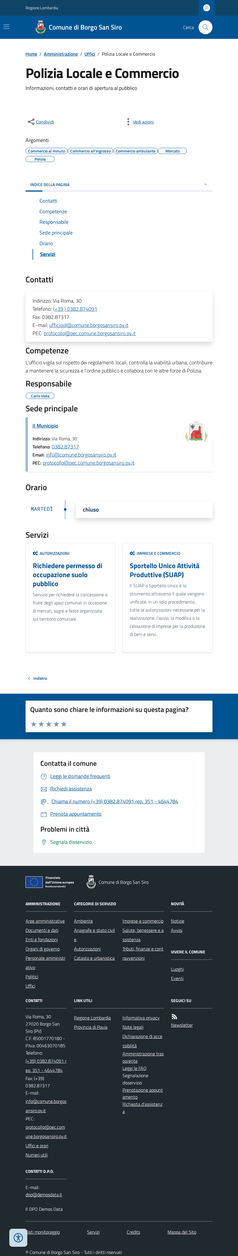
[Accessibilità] (18, 1237)
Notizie (177, 920)
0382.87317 (65, 446)
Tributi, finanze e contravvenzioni (142, 953)
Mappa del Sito (181, 1231)
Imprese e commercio (142, 920)
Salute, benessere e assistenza (143, 935)
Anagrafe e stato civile (94, 935)
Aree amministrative (45, 920)
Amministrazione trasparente (143, 1057)
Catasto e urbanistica (94, 958)
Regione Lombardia (42, 8)
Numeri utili (37, 1154)
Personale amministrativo (45, 963)
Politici (32, 976)
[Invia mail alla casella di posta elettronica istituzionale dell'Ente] (46, 1106)
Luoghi (177, 969)
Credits (133, 1231)
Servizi (93, 1231)
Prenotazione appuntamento (142, 1093)
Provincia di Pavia (90, 1027)
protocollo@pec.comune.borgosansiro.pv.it (90, 333)
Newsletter (182, 1024)
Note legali (132, 1027)
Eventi (177, 978)
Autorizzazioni (87, 948)
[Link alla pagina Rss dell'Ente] (174, 1016)
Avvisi (176, 930)
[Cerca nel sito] (203, 27)
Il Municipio (45, 426)
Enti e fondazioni (42, 939)
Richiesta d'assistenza (142, 1108)
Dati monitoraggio (43, 1231)
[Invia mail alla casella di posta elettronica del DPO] (44, 1194)
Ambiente (83, 920)
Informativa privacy (141, 1017)
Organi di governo (42, 948)
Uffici (89, 53)
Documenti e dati (42, 930)
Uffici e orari (37, 1145)
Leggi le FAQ (134, 1068)
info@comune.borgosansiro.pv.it (81, 455)
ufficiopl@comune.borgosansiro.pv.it (88, 325)
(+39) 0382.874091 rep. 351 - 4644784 (46, 1065)
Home (31, 53)
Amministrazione (61, 53)
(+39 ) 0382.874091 (75, 309)
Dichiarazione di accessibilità (142, 1041)
